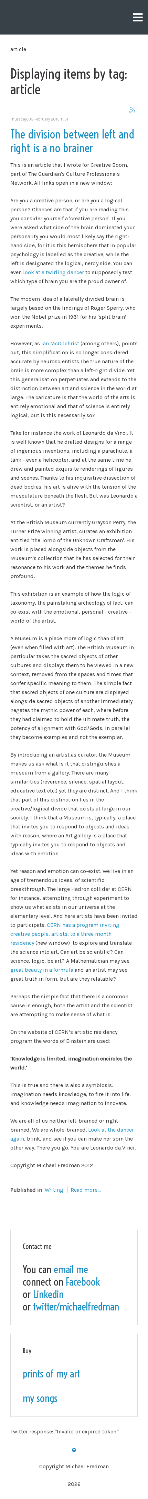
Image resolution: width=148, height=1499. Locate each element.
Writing (54, 1189)
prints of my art (51, 1373)
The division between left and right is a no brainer (72, 141)
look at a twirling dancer (53, 272)
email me (71, 1269)
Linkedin (48, 1294)
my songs (40, 1398)
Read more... (86, 1189)
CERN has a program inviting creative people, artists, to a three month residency (64, 934)
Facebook (83, 1281)
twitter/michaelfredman (76, 1306)
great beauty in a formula (41, 970)
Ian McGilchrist (60, 343)
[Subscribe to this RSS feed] (132, 110)
